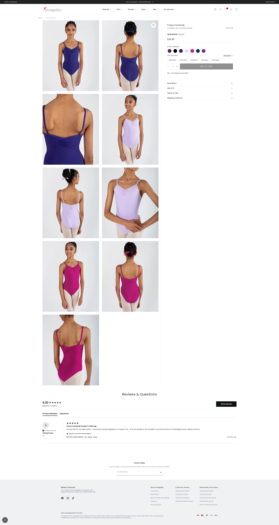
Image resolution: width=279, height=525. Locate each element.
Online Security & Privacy (184, 501)
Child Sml (183, 60)
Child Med (194, 60)
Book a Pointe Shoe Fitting (160, 498)
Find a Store (155, 494)
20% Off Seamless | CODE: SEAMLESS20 (138, 2)
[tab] (50, 414)
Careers (154, 501)
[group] (54, 403)
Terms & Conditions (182, 498)
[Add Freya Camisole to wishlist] (153, 25)
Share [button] (95, 437)
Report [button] (90, 437)
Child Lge (204, 60)
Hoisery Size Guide (206, 501)
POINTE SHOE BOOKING (10, 2)
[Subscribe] (161, 472)
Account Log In (156, 505)
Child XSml (172, 60)
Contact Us (154, 491)
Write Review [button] (226, 404)
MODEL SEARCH (270, 2)
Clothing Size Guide (207, 491)
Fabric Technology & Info (208, 505)
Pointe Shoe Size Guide (208, 498)
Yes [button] (86, 437)
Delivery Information (182, 491)
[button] (220, 9)
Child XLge (215, 60)
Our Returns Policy (181, 494)
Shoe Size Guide (205, 494)
